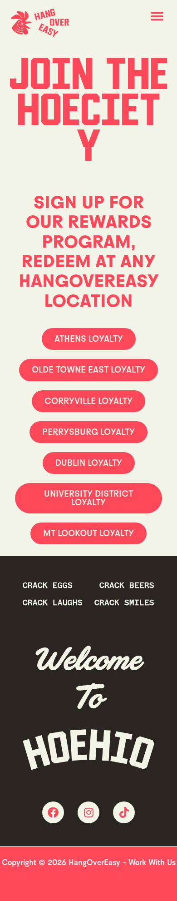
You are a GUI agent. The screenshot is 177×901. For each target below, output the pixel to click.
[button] (157, 16)
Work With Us (152, 862)
